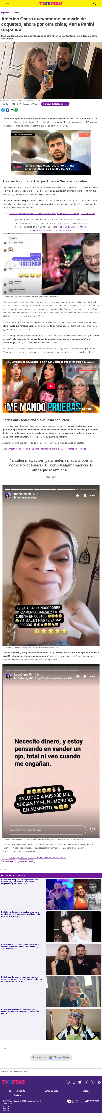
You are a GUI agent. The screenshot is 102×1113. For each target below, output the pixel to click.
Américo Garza (26, 861)
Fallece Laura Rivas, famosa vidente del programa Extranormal (37, 857)
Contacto (5, 1109)
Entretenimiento (17, 1091)
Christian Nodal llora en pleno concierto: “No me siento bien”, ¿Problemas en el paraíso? (47, 449)
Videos (86, 1091)
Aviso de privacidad (10, 1107)
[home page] (51, 3)
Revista (17, 1095)
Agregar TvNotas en (53, 104)
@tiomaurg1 (20, 219)
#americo (73, 227)
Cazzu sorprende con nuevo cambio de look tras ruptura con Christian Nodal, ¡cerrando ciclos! (52, 213)
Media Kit (5, 1111)
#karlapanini (63, 227)
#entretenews (36, 230)
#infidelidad (83, 227)
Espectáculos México (10, 13)
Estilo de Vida (51, 1091)
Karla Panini (8, 861)
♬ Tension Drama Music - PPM (57, 230)
